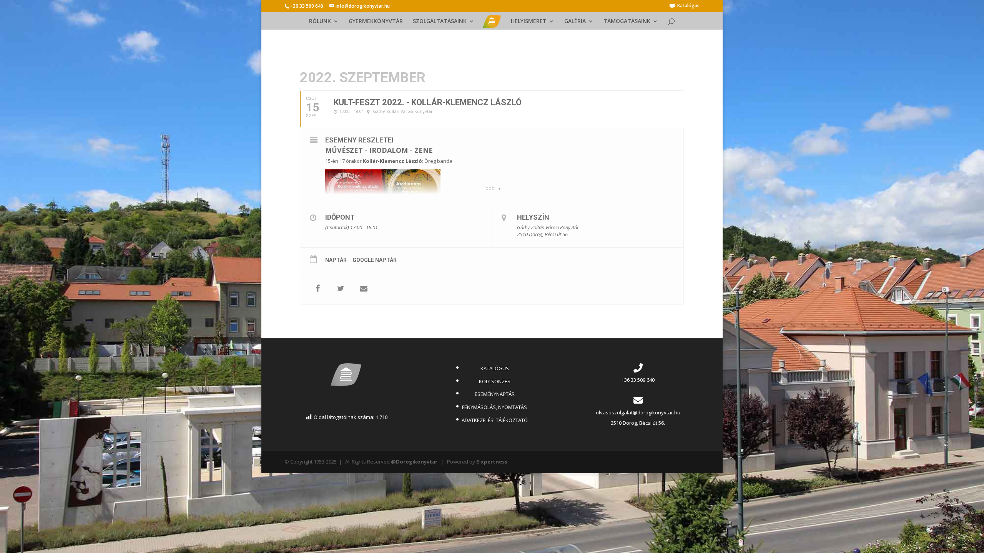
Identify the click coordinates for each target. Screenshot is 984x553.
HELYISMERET (529, 21)
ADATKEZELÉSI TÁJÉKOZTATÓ (495, 420)
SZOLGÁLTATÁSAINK (440, 21)
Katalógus (688, 6)
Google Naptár (374, 260)
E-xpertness (491, 461)
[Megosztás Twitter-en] (340, 288)
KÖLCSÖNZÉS (494, 381)
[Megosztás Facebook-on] (317, 288)
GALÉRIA (575, 21)
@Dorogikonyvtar (414, 461)
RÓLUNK (320, 21)
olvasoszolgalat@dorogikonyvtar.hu (638, 412)
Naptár (336, 260)
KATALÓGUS (494, 368)
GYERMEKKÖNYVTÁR (376, 21)
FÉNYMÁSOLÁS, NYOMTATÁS (494, 407)
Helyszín (533, 217)
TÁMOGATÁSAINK (626, 21)
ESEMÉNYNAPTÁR (495, 394)
